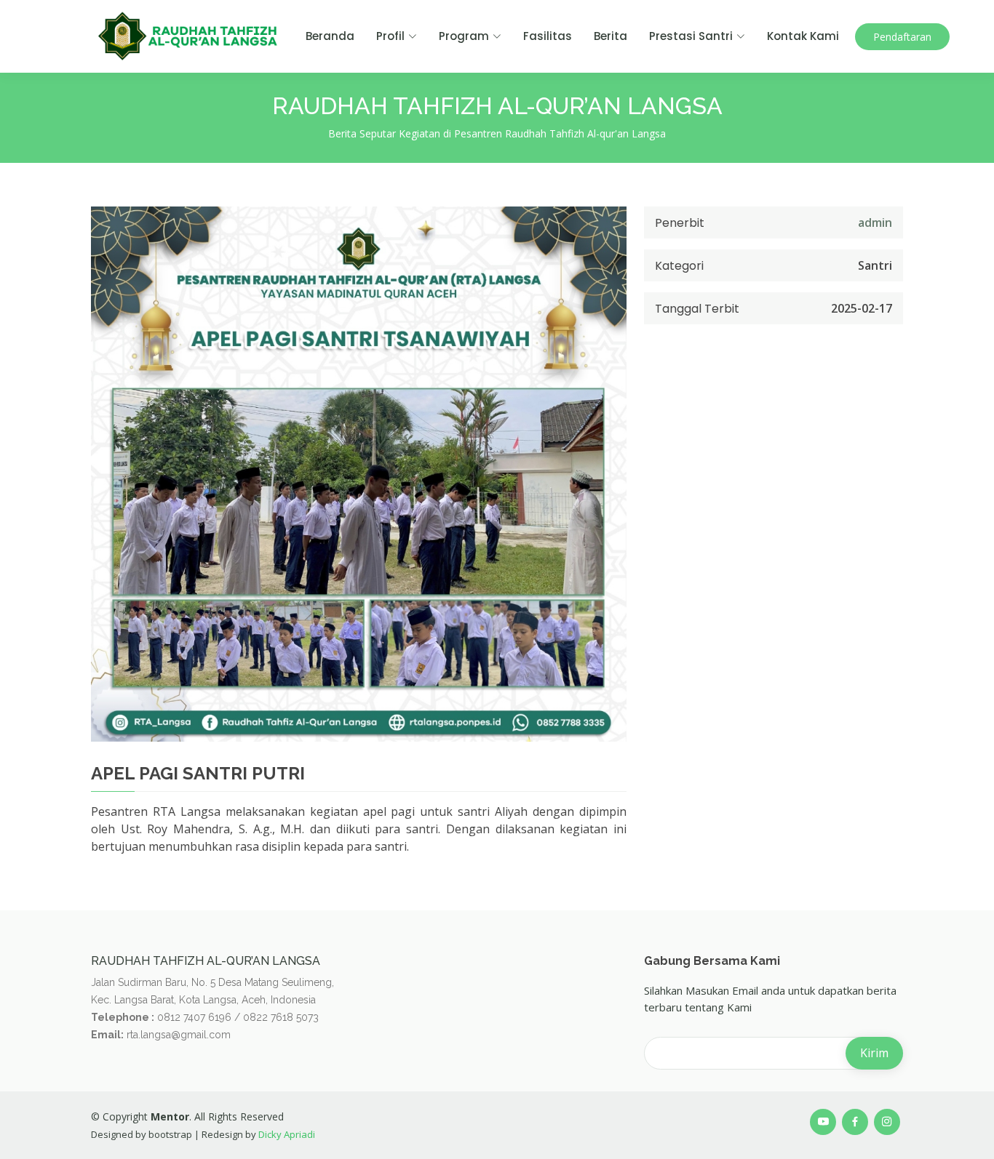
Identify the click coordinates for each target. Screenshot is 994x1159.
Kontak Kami (803, 36)
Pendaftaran (902, 37)
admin (875, 222)
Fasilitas (547, 36)
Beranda (330, 36)
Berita (610, 36)
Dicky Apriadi (285, 1134)
